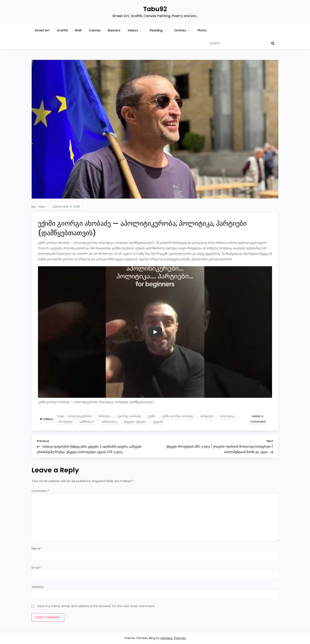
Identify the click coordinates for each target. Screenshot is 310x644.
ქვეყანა (158, 421)
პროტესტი (65, 421)
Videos (133, 30)
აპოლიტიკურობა (80, 416)
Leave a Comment (258, 419)
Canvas (95, 30)
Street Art (42, 30)
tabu (41, 206)
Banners (114, 30)
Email (37, 568)
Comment (41, 491)
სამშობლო (87, 421)
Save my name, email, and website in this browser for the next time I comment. (96, 606)
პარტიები (206, 416)
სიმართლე (109, 421)
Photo (202, 30)
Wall (78, 30)
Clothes (180, 30)
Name (37, 548)
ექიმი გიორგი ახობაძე (177, 416)
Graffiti (62, 30)
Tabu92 (155, 8)
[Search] (272, 43)
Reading (156, 30)
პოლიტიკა (227, 416)
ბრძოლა (104, 416)
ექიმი (151, 416)
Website (38, 587)
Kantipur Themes (173, 638)
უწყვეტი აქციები (135, 421)
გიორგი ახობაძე (129, 416)
